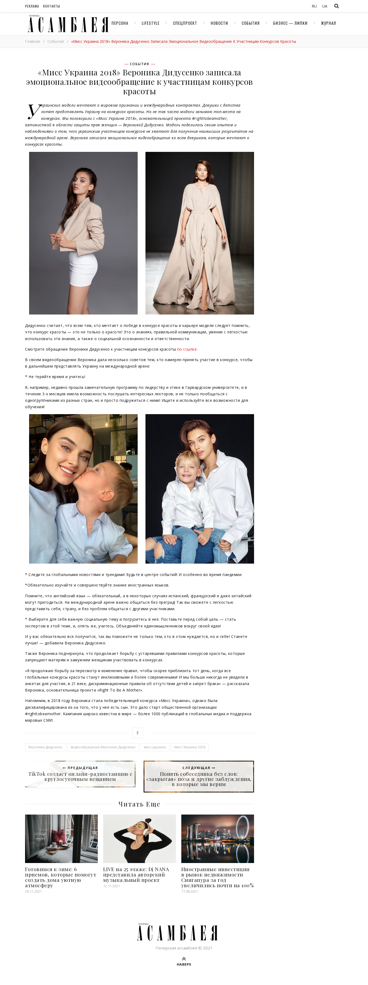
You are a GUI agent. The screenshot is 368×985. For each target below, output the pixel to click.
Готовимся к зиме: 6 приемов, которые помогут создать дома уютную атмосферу (60, 877)
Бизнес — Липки (290, 23)
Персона (120, 23)
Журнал (328, 23)
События (251, 23)
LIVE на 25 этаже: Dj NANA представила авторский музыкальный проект (136, 874)
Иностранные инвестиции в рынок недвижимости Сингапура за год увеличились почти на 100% (217, 877)
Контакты (51, 6)
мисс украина (155, 747)
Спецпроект (185, 23)
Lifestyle (150, 23)
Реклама (32, 6)
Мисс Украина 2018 (189, 747)
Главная (32, 41)
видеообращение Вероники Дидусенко (103, 747)
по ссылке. (187, 349)
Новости (219, 23)
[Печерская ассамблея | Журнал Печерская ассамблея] (67, 23)
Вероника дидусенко (46, 747)
